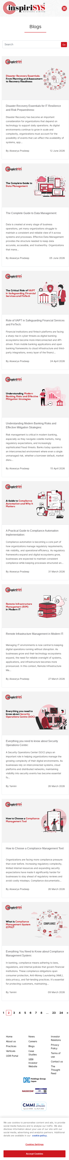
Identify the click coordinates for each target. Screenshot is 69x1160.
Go (63, 44)
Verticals (10, 1051)
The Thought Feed (55, 1070)
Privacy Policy (55, 1046)
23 (54, 1012)
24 (61, 1012)
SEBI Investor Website (32, 1063)
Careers (32, 1041)
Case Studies (32, 1053)
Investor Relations (56, 1038)
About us (11, 1041)
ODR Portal (12, 1055)
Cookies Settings (34, 1144)
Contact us (57, 1061)
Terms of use (55, 1055)
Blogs (31, 1046)
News (31, 1036)
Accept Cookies (34, 1153)
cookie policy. (39, 1135)
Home (9, 1036)
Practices (11, 1046)
